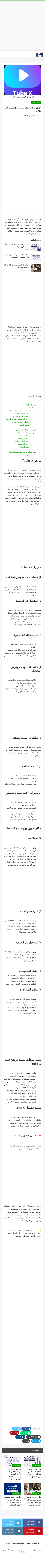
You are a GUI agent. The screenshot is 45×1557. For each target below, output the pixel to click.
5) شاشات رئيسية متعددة (22, 422)
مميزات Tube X (30, 408)
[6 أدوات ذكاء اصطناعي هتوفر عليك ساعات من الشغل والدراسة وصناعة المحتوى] (36, 268)
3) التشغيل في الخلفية (23, 441)
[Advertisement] (22, 25)
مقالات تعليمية (36, 102)
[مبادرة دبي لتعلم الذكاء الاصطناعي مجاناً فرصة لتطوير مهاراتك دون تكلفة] (36, 247)
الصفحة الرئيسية (32, 1543)
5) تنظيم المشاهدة (25, 447)
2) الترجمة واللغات (25, 438)
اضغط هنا (13, 1136)
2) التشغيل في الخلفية (23, 413)
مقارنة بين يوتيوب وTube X (26, 433)
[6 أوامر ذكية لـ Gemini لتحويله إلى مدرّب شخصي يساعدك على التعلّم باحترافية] (12, 1489)
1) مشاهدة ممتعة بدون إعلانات (20, 411)
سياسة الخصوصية (18, 1543)
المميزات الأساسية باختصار (26, 430)
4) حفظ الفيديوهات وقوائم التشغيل (18, 419)
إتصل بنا (8, 1543)
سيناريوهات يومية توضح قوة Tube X (22, 452)
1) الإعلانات (27, 436)
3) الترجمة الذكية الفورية (22, 416)
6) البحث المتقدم (25, 425)
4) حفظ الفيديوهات (24, 444)
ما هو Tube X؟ (30, 405)
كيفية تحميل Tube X (28, 455)
